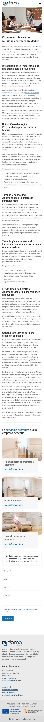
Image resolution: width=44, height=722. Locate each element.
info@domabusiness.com (11, 680)
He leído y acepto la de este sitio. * (21, 610)
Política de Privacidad (26, 609)
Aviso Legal (6, 687)
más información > (14, 469)
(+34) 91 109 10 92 (9, 678)
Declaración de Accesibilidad (12, 695)
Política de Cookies (9, 692)
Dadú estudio (29, 719)
